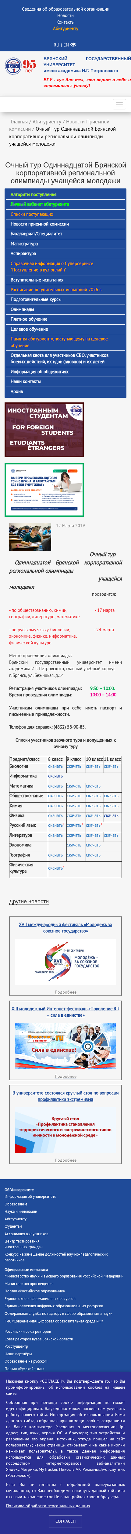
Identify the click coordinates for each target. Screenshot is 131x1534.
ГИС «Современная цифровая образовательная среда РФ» (54, 1321)
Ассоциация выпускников (26, 1234)
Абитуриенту (16, 1219)
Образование (16, 1204)
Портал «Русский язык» (24, 1369)
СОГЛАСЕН (65, 1521)
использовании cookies (79, 1387)
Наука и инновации (21, 1211)
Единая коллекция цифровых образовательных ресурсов (54, 1306)
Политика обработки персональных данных (48, 1505)
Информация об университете (30, 1196)
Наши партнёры (18, 1354)
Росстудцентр (16, 1346)
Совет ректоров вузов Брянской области (39, 1339)
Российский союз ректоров (28, 1331)
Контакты (65, 22)
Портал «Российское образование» (35, 1291)
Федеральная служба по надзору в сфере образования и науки (58, 1313)
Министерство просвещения (29, 1283)
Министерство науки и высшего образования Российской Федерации (64, 1276)
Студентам (13, 1226)
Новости (65, 15)
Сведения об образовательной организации (65, 9)
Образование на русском (26, 1361)
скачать (55, 766)
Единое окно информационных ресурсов (40, 1298)
